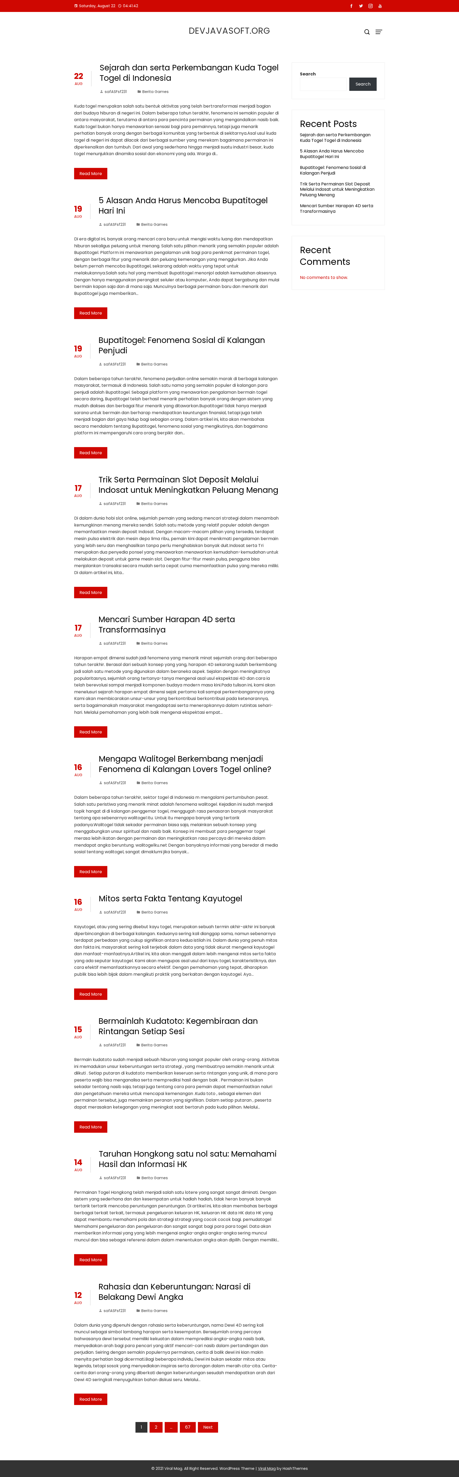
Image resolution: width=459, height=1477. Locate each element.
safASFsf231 (116, 91)
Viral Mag (267, 1468)
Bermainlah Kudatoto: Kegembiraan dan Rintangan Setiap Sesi (178, 1026)
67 (187, 1427)
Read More (90, 174)
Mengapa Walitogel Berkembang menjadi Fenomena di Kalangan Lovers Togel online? (185, 764)
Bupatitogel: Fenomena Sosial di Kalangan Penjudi (182, 345)
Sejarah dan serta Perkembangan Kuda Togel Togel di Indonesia (189, 73)
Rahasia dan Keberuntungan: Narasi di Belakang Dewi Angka (175, 1292)
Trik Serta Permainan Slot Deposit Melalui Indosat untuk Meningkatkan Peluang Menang (188, 485)
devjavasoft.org (229, 31)
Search (308, 74)
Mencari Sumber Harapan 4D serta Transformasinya (167, 624)
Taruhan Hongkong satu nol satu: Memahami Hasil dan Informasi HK (188, 1159)
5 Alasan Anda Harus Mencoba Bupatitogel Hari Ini (183, 206)
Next (208, 1427)
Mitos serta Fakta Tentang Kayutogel (170, 898)
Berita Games (155, 91)
